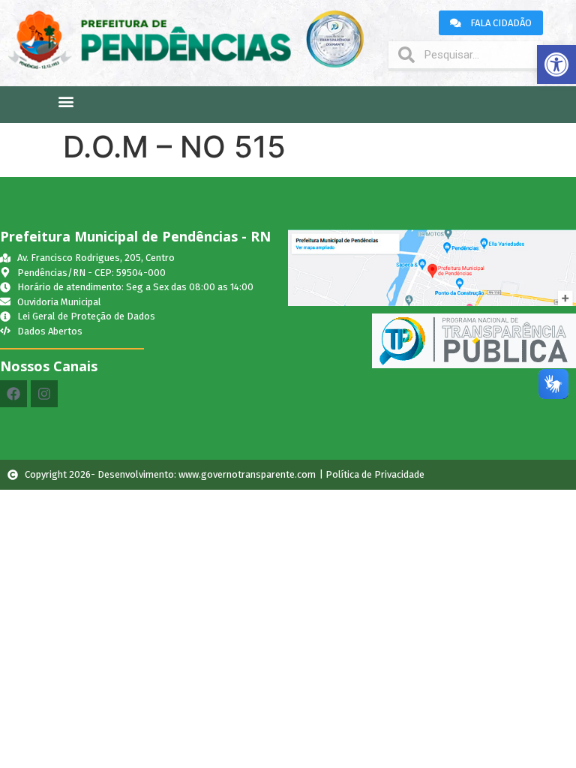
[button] (556, 64)
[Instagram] (44, 393)
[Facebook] (13, 393)
